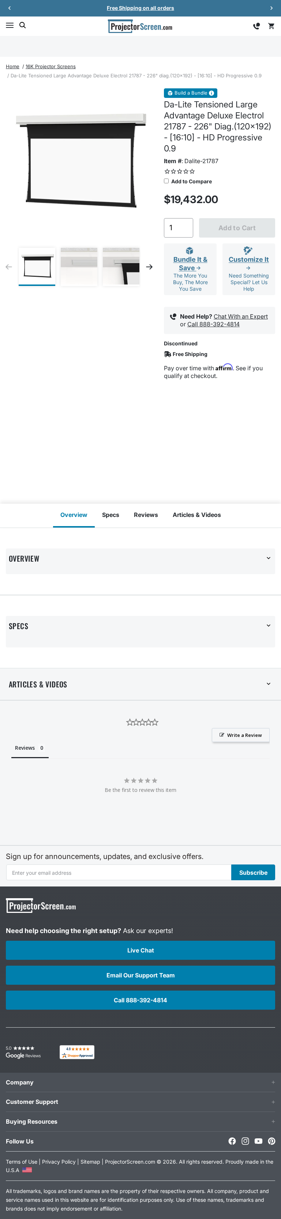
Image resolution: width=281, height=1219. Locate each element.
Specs (110, 514)
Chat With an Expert (241, 316)
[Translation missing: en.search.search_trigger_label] (22, 25)
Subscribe (253, 872)
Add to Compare (191, 181)
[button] (9, 25)
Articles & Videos (197, 514)
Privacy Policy (59, 1162)
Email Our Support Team (140, 975)
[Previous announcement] (9, 8)
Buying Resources (31, 1121)
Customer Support (32, 1101)
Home (12, 66)
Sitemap (90, 1162)
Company (20, 1082)
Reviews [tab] (25, 747)
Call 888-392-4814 (213, 324)
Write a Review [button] (244, 735)
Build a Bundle (191, 93)
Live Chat (140, 950)
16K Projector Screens (51, 66)
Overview (73, 514)
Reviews (146, 514)
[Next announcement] (271, 8)
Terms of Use (21, 1162)
